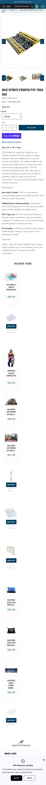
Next (42, 41)
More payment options (11, 142)
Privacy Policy (27, 772)
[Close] (43, 760)
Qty (3, 122)
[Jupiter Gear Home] (21, 6)
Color (3, 111)
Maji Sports (12, 98)
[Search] (33, 6)
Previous (4, 41)
